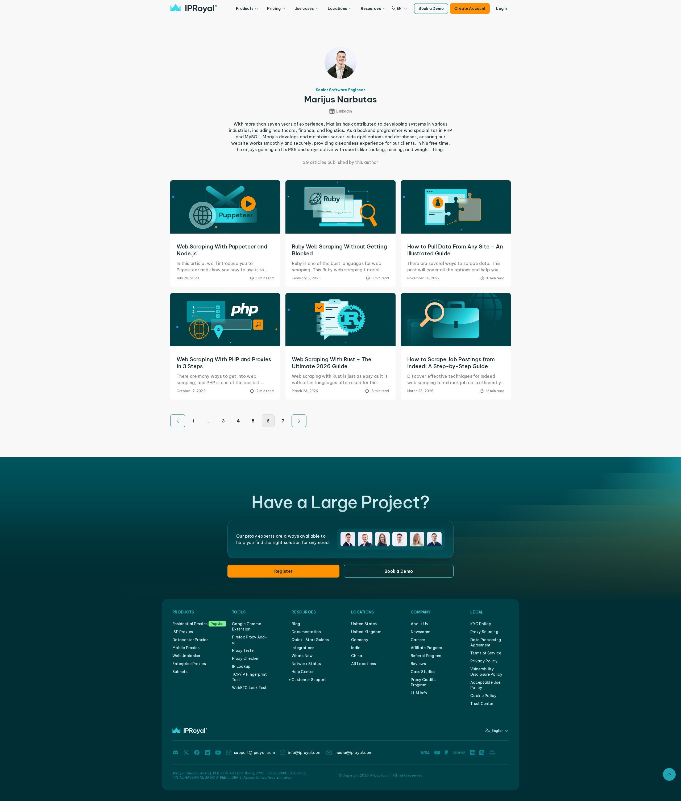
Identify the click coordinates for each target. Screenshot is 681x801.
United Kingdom (366, 631)
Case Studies (423, 671)
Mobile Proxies (186, 647)
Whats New (302, 655)
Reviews (418, 663)
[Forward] (299, 420)
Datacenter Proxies (190, 639)
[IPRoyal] (193, 8)
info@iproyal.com (304, 752)
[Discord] (175, 752)
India (355, 647)
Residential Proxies (189, 623)
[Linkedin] (207, 752)
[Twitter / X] (186, 752)
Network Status (306, 663)
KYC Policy (480, 623)
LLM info (419, 693)
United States (364, 623)
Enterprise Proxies (189, 663)
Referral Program (426, 655)
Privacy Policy (483, 661)
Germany (359, 639)
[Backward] (177, 420)
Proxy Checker (245, 658)
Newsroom (420, 631)
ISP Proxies (182, 631)
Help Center (303, 671)
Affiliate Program (426, 647)
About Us (419, 623)
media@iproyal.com (353, 752)
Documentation (306, 631)
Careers (418, 639)
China (356, 655)
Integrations (303, 647)
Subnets (180, 671)
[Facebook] (197, 752)
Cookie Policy (483, 695)
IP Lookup (241, 666)
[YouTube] (218, 752)
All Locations (363, 663)
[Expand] (669, 774)
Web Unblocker (186, 655)
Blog (296, 623)
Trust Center (481, 703)
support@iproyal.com (254, 752)
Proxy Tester (243, 650)
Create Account (469, 8)
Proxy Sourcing (484, 631)
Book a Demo (431, 8)
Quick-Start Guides (310, 639)
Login (501, 8)
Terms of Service (485, 653)
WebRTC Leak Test (249, 687)
